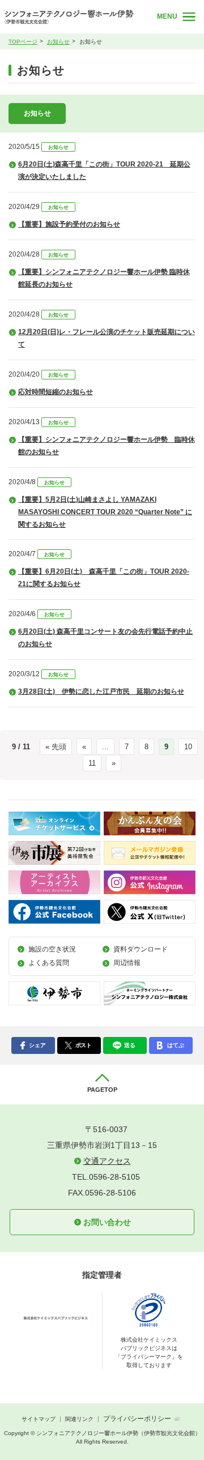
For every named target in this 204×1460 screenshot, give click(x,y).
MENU (167, 16)
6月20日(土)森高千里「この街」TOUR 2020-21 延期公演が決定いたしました (104, 170)
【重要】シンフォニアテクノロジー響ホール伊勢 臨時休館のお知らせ (106, 446)
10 (188, 746)
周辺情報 (127, 963)
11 (92, 763)
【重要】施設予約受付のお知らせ (69, 224)
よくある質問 (48, 963)
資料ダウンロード (140, 949)
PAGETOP (102, 1089)
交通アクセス (107, 1161)
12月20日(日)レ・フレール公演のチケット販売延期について (106, 338)
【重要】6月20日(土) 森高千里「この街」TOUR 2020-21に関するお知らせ (103, 577)
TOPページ (22, 42)
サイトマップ (39, 1419)
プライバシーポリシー (137, 1419)
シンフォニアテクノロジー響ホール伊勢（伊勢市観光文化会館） (73, 17)
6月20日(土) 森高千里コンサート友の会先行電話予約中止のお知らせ (105, 637)
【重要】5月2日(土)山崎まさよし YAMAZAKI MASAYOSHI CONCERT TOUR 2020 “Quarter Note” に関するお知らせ (105, 512)
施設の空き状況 (52, 949)
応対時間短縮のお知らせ (55, 392)
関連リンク (79, 1419)
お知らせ (58, 42)
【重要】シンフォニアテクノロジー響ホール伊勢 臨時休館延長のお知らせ (104, 278)
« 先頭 (55, 746)
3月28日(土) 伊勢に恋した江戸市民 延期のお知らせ (101, 691)
